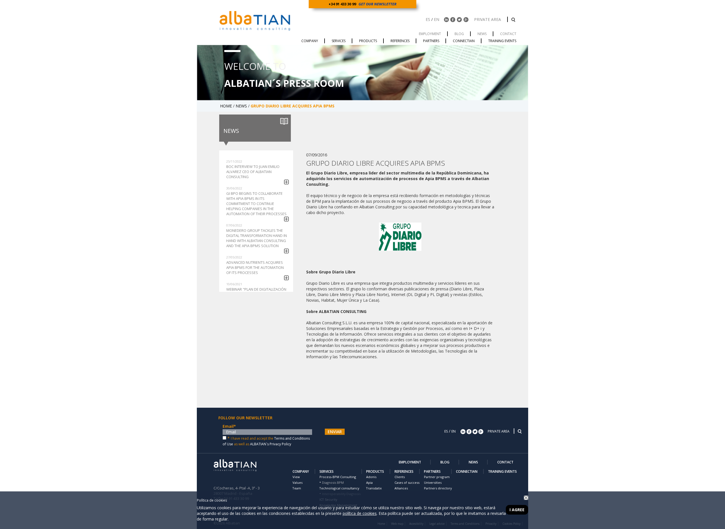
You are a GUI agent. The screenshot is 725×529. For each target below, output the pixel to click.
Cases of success (407, 482)
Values (297, 482)
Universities (433, 482)
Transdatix (374, 488)
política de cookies (360, 513)
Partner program (437, 477)
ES (428, 19)
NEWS (242, 106)
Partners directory (438, 488)
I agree (516, 509)
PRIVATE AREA (488, 19)
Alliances (401, 488)
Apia (369, 482)
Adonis (371, 477)
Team (297, 488)
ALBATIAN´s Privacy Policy (270, 444)
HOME (226, 106)
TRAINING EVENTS (502, 471)
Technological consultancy (339, 488)
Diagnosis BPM (333, 482)
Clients (400, 477)
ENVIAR (335, 431)
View (296, 477)
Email (229, 426)
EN (436, 19)
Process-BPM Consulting (337, 477)
